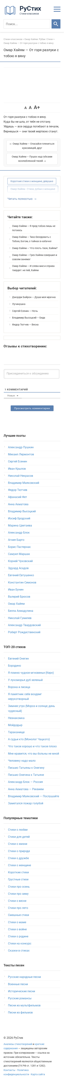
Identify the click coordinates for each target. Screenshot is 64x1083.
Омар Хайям (16, 603)
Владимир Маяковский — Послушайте (33, 796)
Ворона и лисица (19, 687)
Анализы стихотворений (18, 1044)
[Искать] (56, 23)
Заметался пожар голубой (25, 803)
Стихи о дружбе (18, 858)
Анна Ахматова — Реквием (26, 789)
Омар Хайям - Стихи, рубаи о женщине (32, 189)
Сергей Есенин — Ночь (25, 311)
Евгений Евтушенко (21, 575)
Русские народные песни (24, 977)
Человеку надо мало (22, 760)
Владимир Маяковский (23, 483)
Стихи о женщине (19, 865)
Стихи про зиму (18, 893)
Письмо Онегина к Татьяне (26, 775)
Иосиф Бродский (19, 518)
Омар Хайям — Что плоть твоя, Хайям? (35, 248)
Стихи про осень (19, 886)
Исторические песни (21, 991)
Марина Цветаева (20, 525)
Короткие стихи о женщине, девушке (31, 181)
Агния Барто (16, 540)
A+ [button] (37, 107)
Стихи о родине (18, 936)
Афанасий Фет (17, 497)
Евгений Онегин (18, 658)
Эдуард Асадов (18, 568)
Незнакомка (16, 718)
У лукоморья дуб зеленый (25, 680)
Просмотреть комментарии (32, 408)
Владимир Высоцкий (22, 511)
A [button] (25, 108)
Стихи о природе (19, 851)
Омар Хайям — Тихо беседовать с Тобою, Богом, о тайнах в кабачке (31, 239)
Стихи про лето (18, 908)
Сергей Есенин (17, 461)
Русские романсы (19, 998)
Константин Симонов (22, 582)
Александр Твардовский (24, 625)
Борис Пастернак (19, 547)
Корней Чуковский (20, 561)
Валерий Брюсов (19, 596)
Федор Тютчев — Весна (25, 324)
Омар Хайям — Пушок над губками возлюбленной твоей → (32, 158)
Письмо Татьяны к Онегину (26, 767)
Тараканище (16, 732)
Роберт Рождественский (24, 632)
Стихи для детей (19, 836)
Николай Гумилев (19, 618)
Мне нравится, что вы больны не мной (33, 753)
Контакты (9, 1070)
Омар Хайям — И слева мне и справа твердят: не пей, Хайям (33, 268)
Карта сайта (38, 1074)
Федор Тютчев (17, 490)
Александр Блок (19, 532)
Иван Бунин (15, 589)
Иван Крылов (17, 468)
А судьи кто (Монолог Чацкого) (29, 739)
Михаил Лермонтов (21, 454)
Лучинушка (18, 304)
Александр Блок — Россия (25, 782)
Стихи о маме (17, 922)
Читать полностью (20, 198)
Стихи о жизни (17, 844)
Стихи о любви (18, 829)
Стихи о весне (17, 900)
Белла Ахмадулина (20, 610)
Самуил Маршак (19, 554)
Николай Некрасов (20, 475)
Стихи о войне (17, 929)
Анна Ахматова (18, 504)
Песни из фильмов (20, 1012)
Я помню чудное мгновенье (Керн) (31, 672)
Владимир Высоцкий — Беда (28, 317)
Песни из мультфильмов (24, 1005)
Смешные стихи (18, 915)
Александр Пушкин (21, 447)
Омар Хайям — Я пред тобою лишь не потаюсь (33, 228)
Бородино (14, 665)
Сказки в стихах (19, 950)
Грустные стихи (18, 879)
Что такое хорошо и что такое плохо (32, 746)
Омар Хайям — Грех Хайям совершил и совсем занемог (34, 257)
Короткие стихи (18, 872)
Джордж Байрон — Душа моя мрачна (34, 297)
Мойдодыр (15, 725)
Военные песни (18, 984)
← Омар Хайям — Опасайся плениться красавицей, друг (32, 145)
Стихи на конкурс (19, 943)
